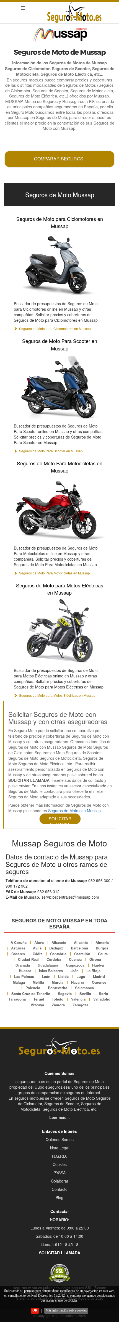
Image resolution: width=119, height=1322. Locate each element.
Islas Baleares (51, 970)
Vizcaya (37, 1004)
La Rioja (93, 970)
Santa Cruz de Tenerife (30, 993)
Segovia (65, 993)
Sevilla (85, 993)
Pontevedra (57, 987)
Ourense (99, 982)
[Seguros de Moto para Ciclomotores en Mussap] (59, 264)
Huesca (25, 970)
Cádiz (37, 953)
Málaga (19, 982)
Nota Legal (59, 1148)
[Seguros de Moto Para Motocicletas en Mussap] (59, 508)
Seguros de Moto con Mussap (74, 810)
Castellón (82, 953)
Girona (95, 959)
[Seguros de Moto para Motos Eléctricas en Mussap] (59, 630)
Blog (59, 1197)
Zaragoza (80, 1004)
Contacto (60, 1189)
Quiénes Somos (60, 1139)
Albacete (58, 942)
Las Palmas (24, 976)
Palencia (32, 987)
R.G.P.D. (59, 1156)
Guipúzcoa (75, 965)
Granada (22, 965)
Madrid (99, 976)
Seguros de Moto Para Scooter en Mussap (59, 344)
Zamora (58, 1004)
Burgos (102, 948)
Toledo (57, 999)
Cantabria (58, 953)
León (46, 976)
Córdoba (53, 959)
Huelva (98, 965)
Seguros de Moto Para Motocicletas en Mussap (59, 467)
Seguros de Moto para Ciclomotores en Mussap (59, 222)
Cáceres (18, 953)
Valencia (78, 999)
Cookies (60, 1164)
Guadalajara (48, 965)
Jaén (75, 970)
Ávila (37, 948)
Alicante (81, 942)
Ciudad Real (28, 959)
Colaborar (59, 1181)
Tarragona (17, 999)
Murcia (57, 982)
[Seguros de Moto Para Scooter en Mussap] (59, 386)
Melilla (38, 982)
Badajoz (56, 948)
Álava (39, 942)
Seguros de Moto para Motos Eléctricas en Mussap (59, 589)
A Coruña (19, 942)
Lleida (63, 976)
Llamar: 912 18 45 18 (59, 1244)
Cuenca (75, 959)
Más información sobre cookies (66, 1310)
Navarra (77, 982)
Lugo (80, 976)
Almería (102, 942)
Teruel (38, 999)
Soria (103, 993)
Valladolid (101, 999)
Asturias (18, 948)
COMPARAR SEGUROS (58, 158)
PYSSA (59, 1172)
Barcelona (79, 948)
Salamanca (84, 987)
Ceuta (103, 953)
